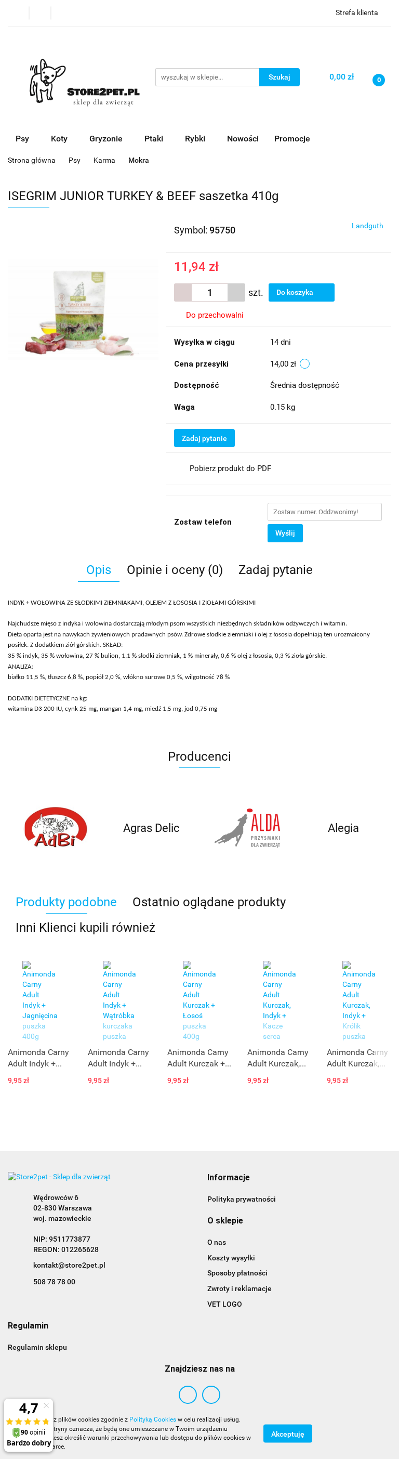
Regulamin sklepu (37, 1347)
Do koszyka (295, 292)
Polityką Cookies (152, 1419)
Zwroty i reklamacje (239, 1288)
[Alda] (248, 828)
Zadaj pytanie (204, 438)
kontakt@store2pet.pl (69, 1265)
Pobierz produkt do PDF (230, 468)
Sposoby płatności (237, 1273)
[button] (228, 1178)
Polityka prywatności (241, 1199)
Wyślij (285, 533)
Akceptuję (287, 1433)
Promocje (292, 139)
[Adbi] (56, 828)
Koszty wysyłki (231, 1258)
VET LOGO (224, 1304)
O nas (216, 1242)
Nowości (243, 139)
